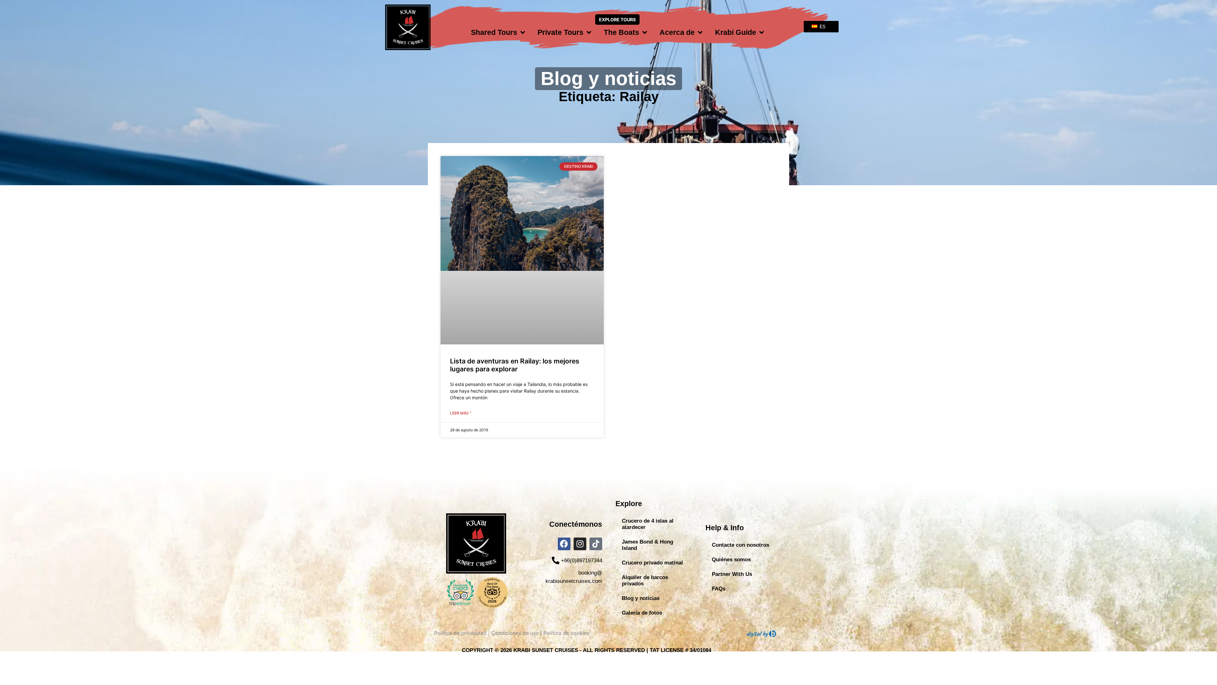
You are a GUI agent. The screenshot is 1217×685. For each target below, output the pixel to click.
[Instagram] (580, 544)
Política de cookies (566, 633)
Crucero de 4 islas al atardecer (647, 524)
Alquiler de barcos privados (645, 580)
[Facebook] (564, 544)
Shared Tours (494, 32)
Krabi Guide (735, 32)
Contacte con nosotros (740, 545)
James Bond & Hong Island (647, 545)
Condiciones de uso (515, 633)
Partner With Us (732, 574)
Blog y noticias (641, 598)
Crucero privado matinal (652, 563)
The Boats (621, 32)
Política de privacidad (460, 633)
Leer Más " (460, 413)
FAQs (718, 589)
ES (822, 26)
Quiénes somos (731, 560)
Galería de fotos (642, 613)
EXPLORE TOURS (617, 19)
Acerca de (677, 32)
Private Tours (560, 32)
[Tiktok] (595, 544)
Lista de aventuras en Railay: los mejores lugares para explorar (514, 365)
